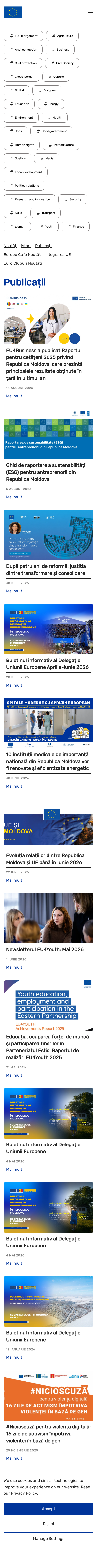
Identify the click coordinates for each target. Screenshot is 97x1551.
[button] (90, 12)
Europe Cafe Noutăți (23, 254)
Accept (48, 1508)
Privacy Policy (24, 1493)
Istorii (26, 245)
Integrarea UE (58, 254)
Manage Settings (48, 1538)
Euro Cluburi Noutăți (23, 263)
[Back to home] (13, 12)
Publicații (43, 245)
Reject (48, 1523)
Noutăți (10, 245)
